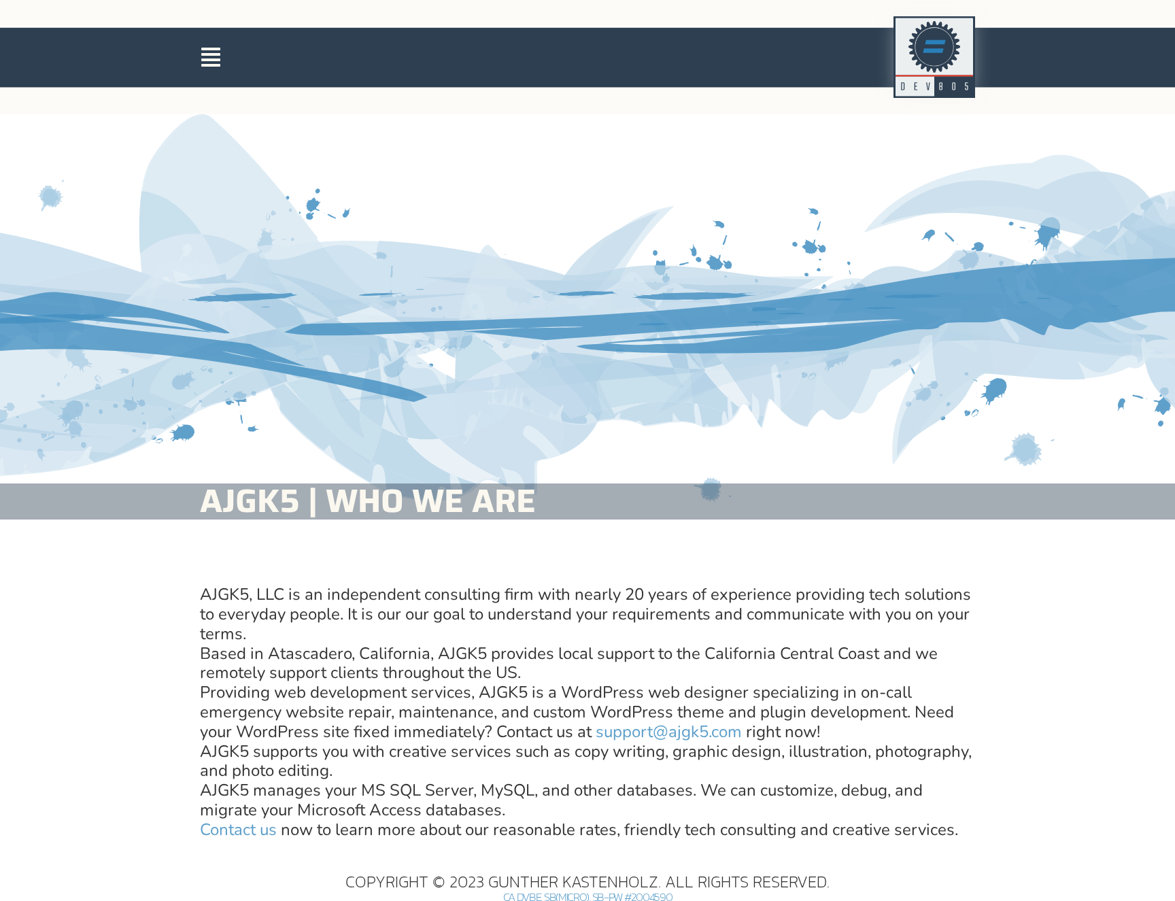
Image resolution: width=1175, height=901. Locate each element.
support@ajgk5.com (669, 732)
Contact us (238, 829)
